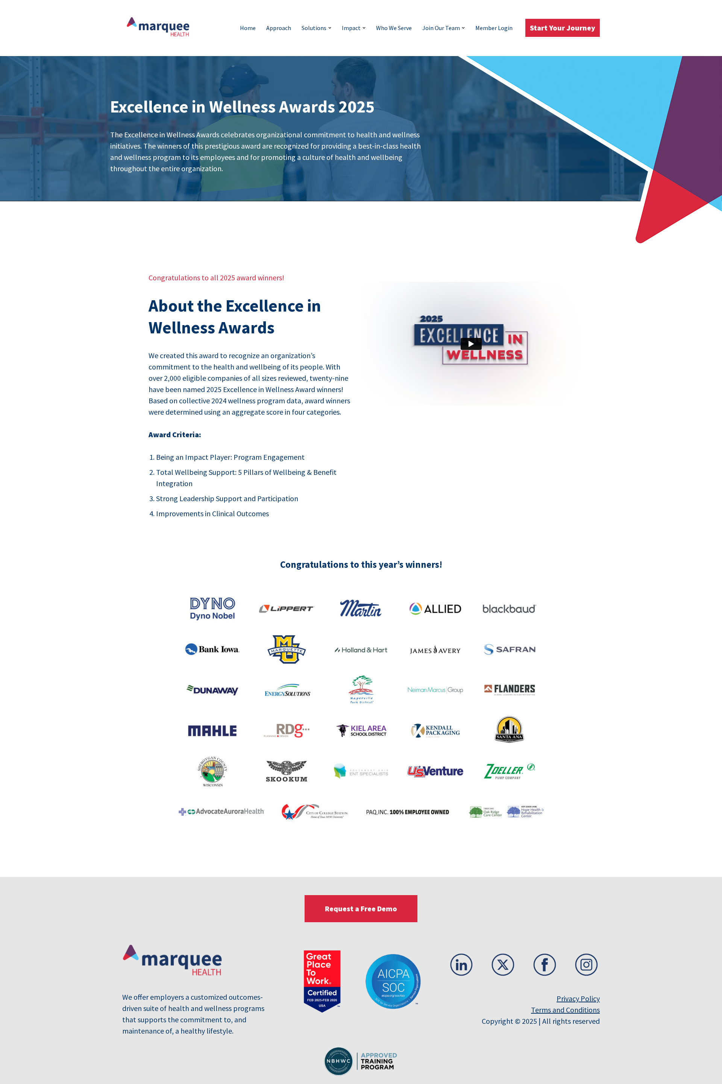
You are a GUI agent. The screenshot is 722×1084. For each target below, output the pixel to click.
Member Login (494, 28)
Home (248, 28)
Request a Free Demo (361, 908)
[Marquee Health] (161, 28)
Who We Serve (394, 28)
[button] (329, 27)
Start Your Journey (562, 27)
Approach (278, 28)
